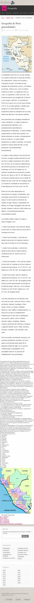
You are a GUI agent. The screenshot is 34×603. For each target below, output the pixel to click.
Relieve (20, 558)
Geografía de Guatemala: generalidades (11, 523)
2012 (19, 570)
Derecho (16, 13)
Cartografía (6, 550)
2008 (19, 578)
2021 (4, 578)
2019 (4, 583)
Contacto (18, 599)
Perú (12, 17)
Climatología (6, 552)
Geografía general (23, 548)
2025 (4, 570)
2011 (19, 572)
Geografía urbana (23, 554)
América (8, 17)
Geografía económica (9, 558)
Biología (9, 13)
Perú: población (4, 516)
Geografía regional (23, 550)
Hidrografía (21, 556)
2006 (19, 583)
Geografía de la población (7, 555)
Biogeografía (6, 548)
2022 (4, 576)
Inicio (2, 17)
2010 (19, 574)
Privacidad (9, 599)
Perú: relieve (3, 518)
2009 (19, 576)
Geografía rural (22, 552)
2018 (4, 585)
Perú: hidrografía (4, 522)
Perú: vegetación (4, 521)
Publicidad (27, 599)
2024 (4, 572)
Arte (3, 13)
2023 (4, 574)
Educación (23, 13)
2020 (4, 581)
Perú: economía (4, 519)
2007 (19, 581)
